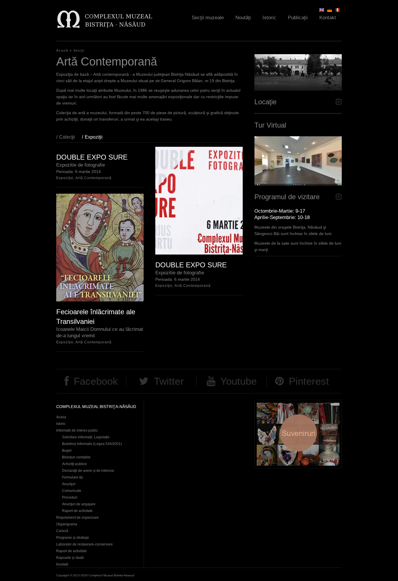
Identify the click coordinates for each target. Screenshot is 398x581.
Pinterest (309, 381)
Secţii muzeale (208, 17)
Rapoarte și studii (70, 558)
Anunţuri (68, 484)
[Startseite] (104, 19)
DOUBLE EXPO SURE (92, 157)
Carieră (62, 531)
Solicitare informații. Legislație (86, 437)
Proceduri (70, 497)
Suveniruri (298, 434)
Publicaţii (298, 17)
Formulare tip (72, 477)
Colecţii (67, 137)
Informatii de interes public (77, 430)
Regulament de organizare (77, 517)
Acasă (62, 50)
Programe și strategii (72, 538)
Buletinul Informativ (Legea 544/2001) (92, 444)
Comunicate (71, 491)
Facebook (96, 381)
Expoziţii (96, 137)
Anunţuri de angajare (79, 504)
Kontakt (327, 17)
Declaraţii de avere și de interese (88, 471)
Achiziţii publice (74, 464)
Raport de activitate (77, 511)
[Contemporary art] (321, 10)
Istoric (269, 17)
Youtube (238, 381)
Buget (66, 450)
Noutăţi (243, 17)
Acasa (61, 417)
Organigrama (66, 524)
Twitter (169, 381)
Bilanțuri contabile (76, 457)
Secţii (78, 50)
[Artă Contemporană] (337, 10)
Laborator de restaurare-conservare (84, 544)
